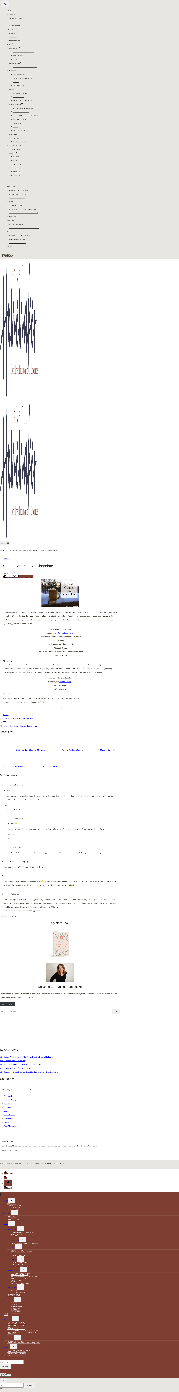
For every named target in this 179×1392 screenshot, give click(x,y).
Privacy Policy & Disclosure (53, 1163)
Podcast (10, 179)
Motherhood (8, 1118)
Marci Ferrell (10, 573)
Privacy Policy (14, 40)
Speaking (10, 246)
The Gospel (13, 14)
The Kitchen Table (15, 149)
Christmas (16, 156)
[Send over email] (5, 1188)
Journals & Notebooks (17, 205)
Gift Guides (17, 175)
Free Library (13, 216)
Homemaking (9, 1107)
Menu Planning (9, 1115)
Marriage (7, 1111)
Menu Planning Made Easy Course (25, 67)
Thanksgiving (18, 164)
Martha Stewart (65, 682)
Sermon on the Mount (21, 112)
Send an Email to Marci (17, 239)
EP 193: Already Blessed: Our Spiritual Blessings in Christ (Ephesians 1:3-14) (29, 1072)
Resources (8, 1319)
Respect (16, 82)
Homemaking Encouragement (23, 52)
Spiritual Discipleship (21, 130)
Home (6, 1201)
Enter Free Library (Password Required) (24, 228)
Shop (11, 201)
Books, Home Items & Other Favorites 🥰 (23, 213)
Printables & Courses (17, 198)
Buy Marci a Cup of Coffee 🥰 (19, 235)
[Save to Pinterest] (8, 1183)
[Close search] (3, 1380)
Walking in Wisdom (19, 119)
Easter (15, 160)
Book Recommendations (17, 194)
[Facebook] (3, 256)
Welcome (7, 1213)
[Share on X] (5, 1178)
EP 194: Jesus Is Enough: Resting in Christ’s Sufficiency (21, 1064)
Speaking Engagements (17, 243)
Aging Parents (18, 123)
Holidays (7, 1103)
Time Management (15, 145)
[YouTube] (11, 256)
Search (116, 1011)
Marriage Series (19, 74)
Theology (16, 138)
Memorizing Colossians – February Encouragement (19, 724)
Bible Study (8, 1096)
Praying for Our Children (22, 100)
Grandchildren (18, 97)
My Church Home (15, 22)
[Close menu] (0, 1194)
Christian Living (10, 1100)
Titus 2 (15, 126)
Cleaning (16, 59)
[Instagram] (6, 256)
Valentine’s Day (18, 168)
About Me (12, 33)
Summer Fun (17, 171)
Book (9, 183)
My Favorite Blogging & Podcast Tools (23, 209)
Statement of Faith (16, 18)
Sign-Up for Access (16, 224)
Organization (18, 55)
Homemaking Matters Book (18, 190)
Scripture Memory (19, 141)
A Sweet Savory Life (65, 633)
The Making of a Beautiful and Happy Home (17, 1068)
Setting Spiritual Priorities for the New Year (16, 716)
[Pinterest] (9, 256)
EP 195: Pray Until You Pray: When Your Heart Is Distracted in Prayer (26, 1057)
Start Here (13, 37)
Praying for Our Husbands (22, 78)
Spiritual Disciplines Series (23, 108)
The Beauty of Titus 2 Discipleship (13, 1061)
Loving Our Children (20, 93)
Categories (4, 1086)
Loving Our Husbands (20, 85)
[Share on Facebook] (5, 1173)
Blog (6, 1224)
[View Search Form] (5, 4)
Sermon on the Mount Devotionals (25, 115)
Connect (7, 1347)
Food (6, 559)
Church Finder (14, 25)
